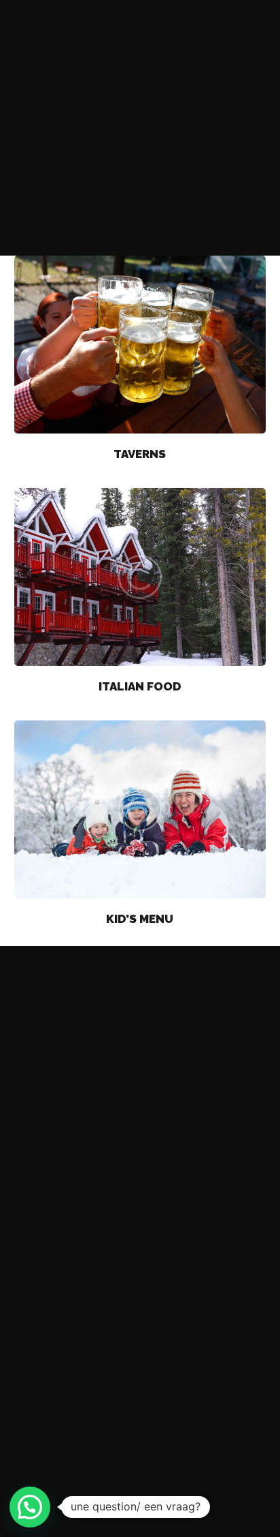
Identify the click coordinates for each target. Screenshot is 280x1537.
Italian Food (140, 686)
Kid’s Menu (139, 919)
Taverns (139, 454)
